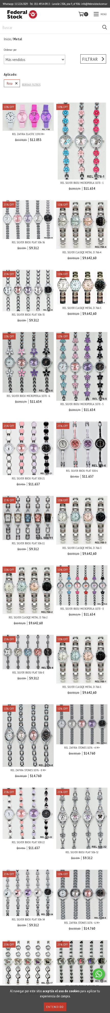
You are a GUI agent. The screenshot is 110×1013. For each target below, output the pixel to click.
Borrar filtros (31, 84)
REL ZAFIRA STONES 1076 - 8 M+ (28, 770)
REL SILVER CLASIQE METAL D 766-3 (81, 548)
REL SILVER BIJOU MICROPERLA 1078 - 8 (82, 608)
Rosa (10, 83)
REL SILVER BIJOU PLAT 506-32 (81, 852)
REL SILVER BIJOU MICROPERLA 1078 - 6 (28, 396)
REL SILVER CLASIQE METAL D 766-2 (28, 617)
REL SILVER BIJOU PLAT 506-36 (28, 242)
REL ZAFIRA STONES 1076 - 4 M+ (82, 747)
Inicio (7, 39)
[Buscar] (105, 27)
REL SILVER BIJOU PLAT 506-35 (28, 314)
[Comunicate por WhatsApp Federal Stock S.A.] (99, 974)
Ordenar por (10, 50)
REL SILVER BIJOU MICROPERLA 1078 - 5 (82, 404)
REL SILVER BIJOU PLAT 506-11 (28, 543)
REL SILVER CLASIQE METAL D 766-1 (81, 687)
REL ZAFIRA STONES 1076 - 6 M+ (82, 923)
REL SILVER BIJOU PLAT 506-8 (28, 672)
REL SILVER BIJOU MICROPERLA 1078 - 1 (82, 183)
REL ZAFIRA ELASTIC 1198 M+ (28, 134)
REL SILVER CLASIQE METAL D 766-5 (81, 308)
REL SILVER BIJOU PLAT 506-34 (28, 919)
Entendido (55, 1007)
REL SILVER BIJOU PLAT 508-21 (28, 478)
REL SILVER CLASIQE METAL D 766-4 (81, 252)
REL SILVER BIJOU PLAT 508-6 (82, 471)
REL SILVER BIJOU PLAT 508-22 (28, 842)
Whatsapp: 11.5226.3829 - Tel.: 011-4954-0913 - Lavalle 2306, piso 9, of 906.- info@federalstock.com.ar (55, 4)
